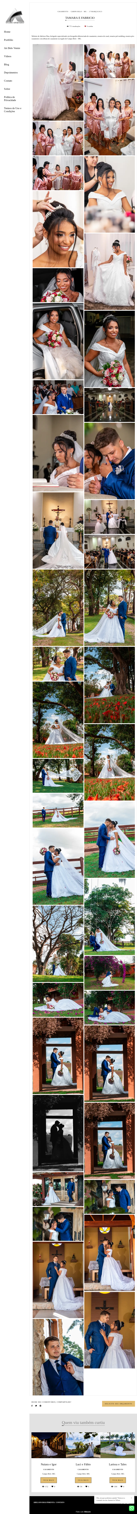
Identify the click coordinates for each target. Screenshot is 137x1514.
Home (7, 31)
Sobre (7, 88)
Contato (8, 80)
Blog (6, 64)
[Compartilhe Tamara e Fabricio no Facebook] (32, 1406)
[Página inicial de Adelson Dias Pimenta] (14, 14)
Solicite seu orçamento (118, 1404)
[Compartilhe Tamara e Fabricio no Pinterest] (40, 1406)
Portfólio (8, 40)
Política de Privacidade (10, 99)
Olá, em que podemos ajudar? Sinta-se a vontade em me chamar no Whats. (110, 1499)
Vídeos (7, 56)
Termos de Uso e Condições (12, 110)
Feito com (83, 1512)
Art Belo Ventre (12, 48)
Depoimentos (11, 72)
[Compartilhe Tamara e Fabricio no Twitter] (36, 1406)
